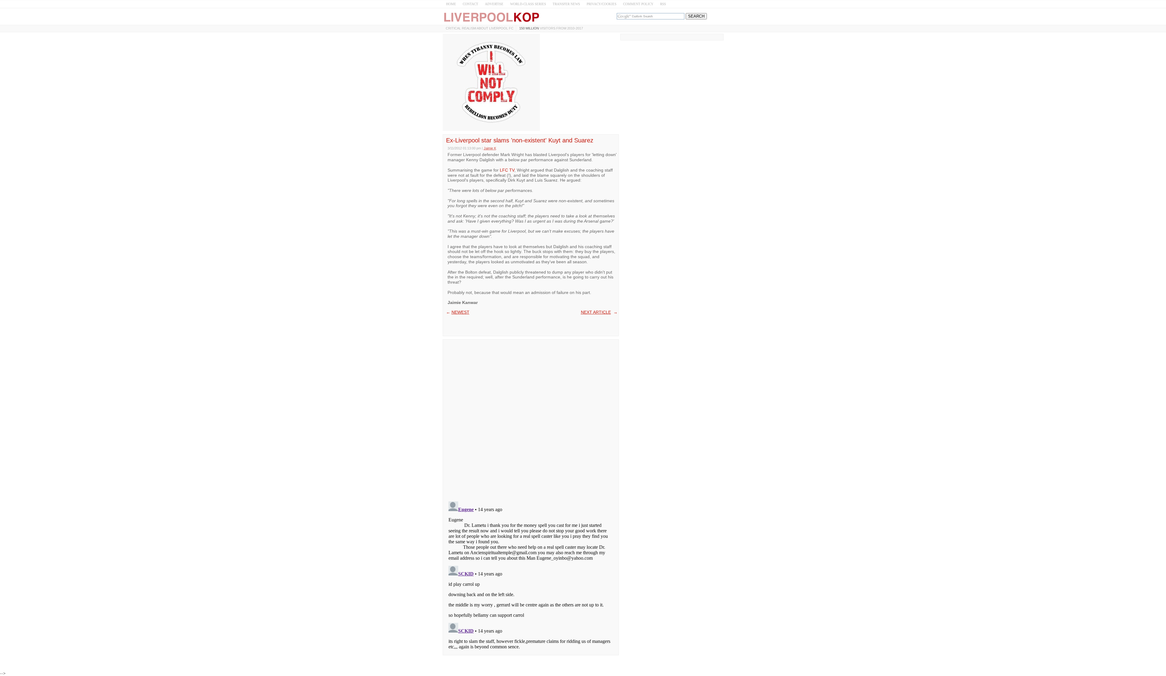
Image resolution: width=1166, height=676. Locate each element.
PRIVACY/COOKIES (601, 4)
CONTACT (470, 4)
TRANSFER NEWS (566, 4)
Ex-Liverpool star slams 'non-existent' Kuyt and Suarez (519, 140)
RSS (663, 4)
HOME (451, 4)
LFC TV (507, 170)
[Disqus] (530, 418)
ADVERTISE (494, 4)
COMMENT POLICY (638, 4)
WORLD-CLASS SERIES (528, 4)
